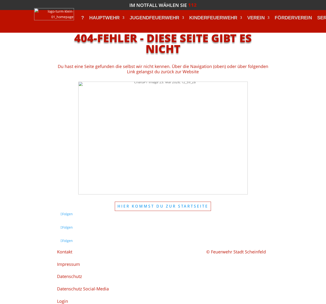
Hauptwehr (104, 17)
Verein (256, 17)
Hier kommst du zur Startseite (162, 206)
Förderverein (293, 17)
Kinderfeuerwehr (213, 17)
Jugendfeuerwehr (154, 17)
